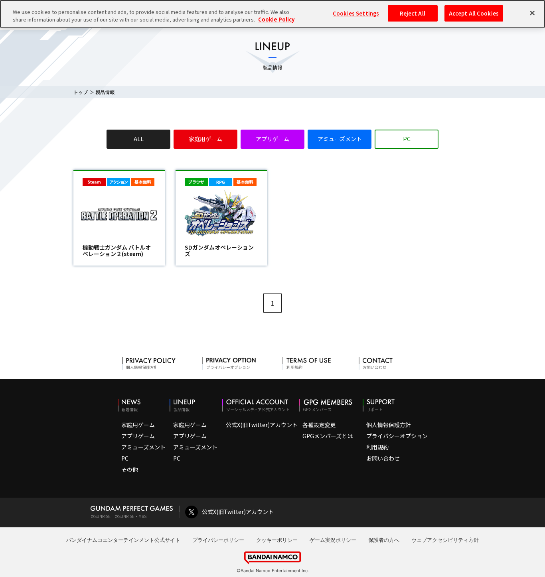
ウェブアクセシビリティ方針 (445, 540)
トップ (80, 92)
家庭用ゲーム (205, 139)
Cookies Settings (356, 13)
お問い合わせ (383, 458)
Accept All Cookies (474, 13)
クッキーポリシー (277, 540)
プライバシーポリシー (218, 540)
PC (407, 139)
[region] (272, 14)
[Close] (532, 13)
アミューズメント (340, 139)
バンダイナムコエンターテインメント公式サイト (123, 540)
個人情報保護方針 (388, 425)
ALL (139, 139)
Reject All (412, 13)
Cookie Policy (276, 20)
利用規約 (377, 447)
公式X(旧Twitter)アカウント (262, 425)
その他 (129, 469)
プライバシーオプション (397, 436)
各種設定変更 (319, 425)
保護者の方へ (383, 540)
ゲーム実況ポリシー (333, 540)
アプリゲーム (272, 139)
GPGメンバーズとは (327, 436)
